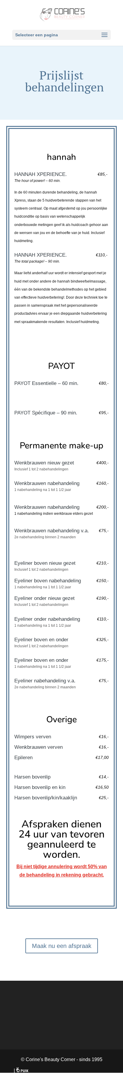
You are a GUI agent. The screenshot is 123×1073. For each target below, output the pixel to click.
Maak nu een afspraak (61, 946)
